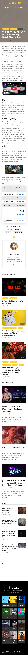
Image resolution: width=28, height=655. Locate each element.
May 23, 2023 (5, 526)
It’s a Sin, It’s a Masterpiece (13, 447)
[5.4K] (14, 443)
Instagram (19, 651)
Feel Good (7, 364)
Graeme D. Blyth (17, 449)
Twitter (13, 651)
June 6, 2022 (5, 552)
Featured (13, 298)
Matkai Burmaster (15, 414)
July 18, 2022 (5, 539)
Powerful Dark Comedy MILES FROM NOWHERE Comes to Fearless (9, 521)
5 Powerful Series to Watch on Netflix (14, 302)
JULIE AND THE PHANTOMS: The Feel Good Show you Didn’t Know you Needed (13, 482)
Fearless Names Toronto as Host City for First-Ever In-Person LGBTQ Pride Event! (10, 547)
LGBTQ (14, 364)
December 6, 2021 (6, 376)
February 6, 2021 (5, 487)
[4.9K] (14, 403)
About (3, 651)
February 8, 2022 (5, 337)
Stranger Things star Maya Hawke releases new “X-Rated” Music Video (8, 534)
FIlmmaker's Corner (9, 328)
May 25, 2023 (5, 305)
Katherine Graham (17, 487)
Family (5, 361)
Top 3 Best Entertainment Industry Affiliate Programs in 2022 (13, 333)
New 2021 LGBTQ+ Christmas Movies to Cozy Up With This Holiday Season (13, 370)
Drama (5, 298)
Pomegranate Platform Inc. (15, 652)
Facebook (8, 651)
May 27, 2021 (5, 414)
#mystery (18, 229)
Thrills (13, 29)
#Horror (9, 229)
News (20, 328)
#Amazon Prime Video (13, 226)
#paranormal (18, 232)
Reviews (6, 29)
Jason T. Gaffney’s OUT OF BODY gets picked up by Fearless (9, 510)
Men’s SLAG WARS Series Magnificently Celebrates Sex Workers (12, 409)
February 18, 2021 (6, 449)
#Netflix (8, 232)
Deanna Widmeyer (16, 40)
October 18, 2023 (6, 514)
